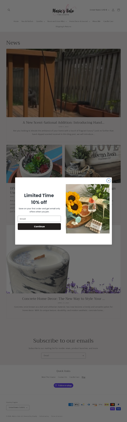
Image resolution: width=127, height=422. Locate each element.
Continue (39, 226)
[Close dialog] (109, 180)
